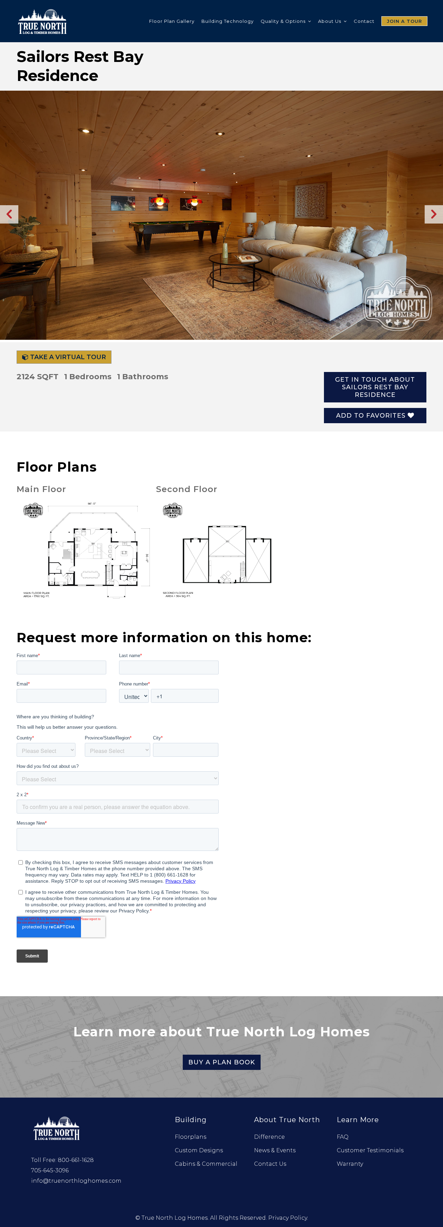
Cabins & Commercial (206, 1164)
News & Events (275, 1150)
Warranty (350, 1164)
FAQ (343, 1137)
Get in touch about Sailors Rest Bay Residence (375, 387)
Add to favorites (372, 415)
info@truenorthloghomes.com (76, 1181)
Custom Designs (199, 1150)
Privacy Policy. (288, 1218)
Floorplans (190, 1137)
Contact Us (270, 1164)
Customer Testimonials (370, 1150)
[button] (9, 214)
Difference (269, 1137)
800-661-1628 (76, 1160)
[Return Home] (57, 1127)
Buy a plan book (221, 1062)
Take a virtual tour (67, 357)
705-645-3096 (50, 1170)
